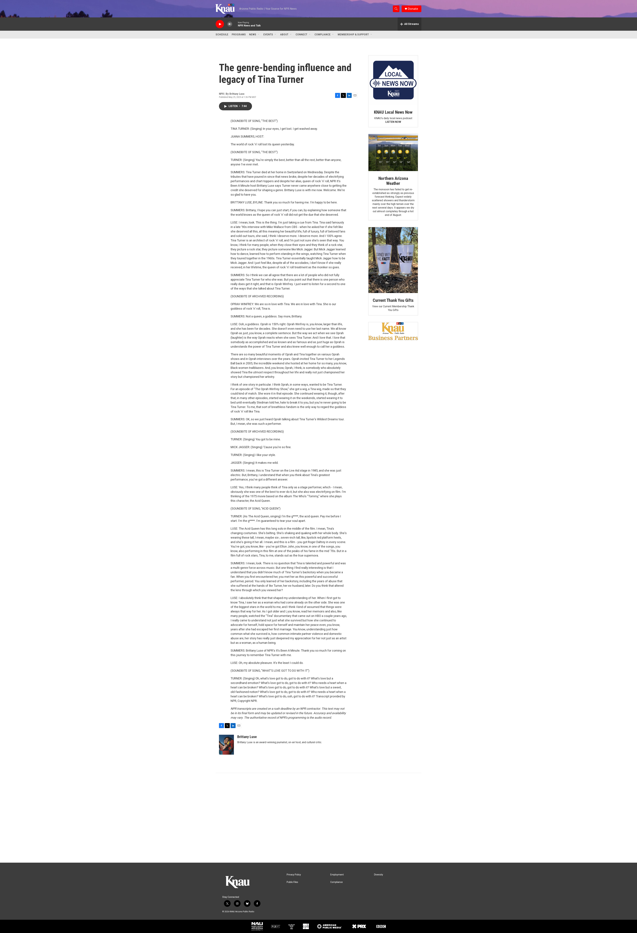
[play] (219, 24)
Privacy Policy (294, 874)
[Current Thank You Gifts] (393, 260)
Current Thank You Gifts (393, 300)
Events (268, 34)
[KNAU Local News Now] (393, 80)
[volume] (230, 24)
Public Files (292, 882)
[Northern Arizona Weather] (393, 152)
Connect (301, 34)
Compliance (323, 34)
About (284, 34)
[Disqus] (318, 817)
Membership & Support (353, 34)
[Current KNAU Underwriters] (393, 331)
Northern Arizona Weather (393, 181)
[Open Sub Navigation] (258, 34)
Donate (413, 8)
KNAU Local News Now (393, 112)
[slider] (235, 24)
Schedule (222, 34)
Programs (239, 34)
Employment (337, 874)
